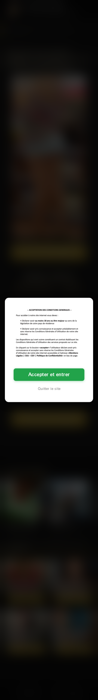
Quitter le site (49, 389)
